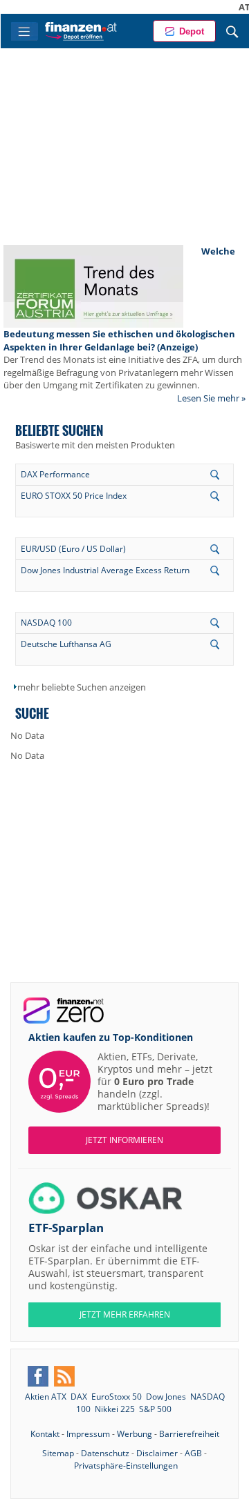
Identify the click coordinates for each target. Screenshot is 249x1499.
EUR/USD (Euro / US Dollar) (73, 549)
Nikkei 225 (115, 1409)
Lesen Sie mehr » (211, 398)
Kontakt (44, 1434)
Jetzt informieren (124, 1140)
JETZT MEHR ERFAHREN (125, 1314)
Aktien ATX (45, 1396)
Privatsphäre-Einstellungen (126, 1465)
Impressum (88, 1434)
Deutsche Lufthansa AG (66, 644)
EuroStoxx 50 (116, 1396)
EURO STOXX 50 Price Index (74, 496)
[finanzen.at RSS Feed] (64, 1376)
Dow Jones (166, 1396)
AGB (193, 1453)
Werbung (134, 1434)
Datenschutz (105, 1453)
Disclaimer (157, 1453)
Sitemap (58, 1453)
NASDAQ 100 (46, 622)
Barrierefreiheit (189, 1434)
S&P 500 (155, 1409)
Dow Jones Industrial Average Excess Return (105, 570)
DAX (79, 1396)
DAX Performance (55, 474)
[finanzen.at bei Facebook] (38, 1376)
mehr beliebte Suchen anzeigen (81, 687)
